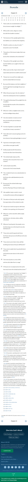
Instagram (19, 467)
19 (22, 17)
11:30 (5, 363)
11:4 (5, 289)
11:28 (5, 408)
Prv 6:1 (8, 404)
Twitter (5, 467)
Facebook (8, 467)
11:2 (5, 284)
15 (13, 17)
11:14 (5, 402)
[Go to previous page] (2, 13)
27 (15, 20)
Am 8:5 (12, 282)
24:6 (16, 402)
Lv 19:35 (16, 387)
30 (22, 20)
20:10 (12, 387)
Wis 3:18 (13, 393)
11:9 (5, 317)
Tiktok (23, 467)
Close (13, 473)
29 (19, 20)
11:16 (5, 329)
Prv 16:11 (9, 387)
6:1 (18, 326)
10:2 (13, 289)
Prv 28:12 (9, 398)
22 (4, 20)
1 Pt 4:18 (9, 410)
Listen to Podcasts (18, 434)
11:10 (5, 398)
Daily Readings (8, 434)
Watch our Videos (13, 437)
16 (15, 17)
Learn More (7, 450)
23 (6, 20)
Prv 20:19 (9, 400)
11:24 (5, 353)
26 (13, 20)
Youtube (12, 467)
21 (2, 20)
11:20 (8, 279)
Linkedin (16, 467)
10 (2, 17)
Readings (20, 1)
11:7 (5, 303)
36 (18, 387)
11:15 (5, 324)
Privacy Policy (13, 480)
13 (8, 17)
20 (24, 17)
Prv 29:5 (8, 396)
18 (19, 17)
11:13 (5, 400)
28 (17, 20)
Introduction (5, 15)
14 (10, 17)
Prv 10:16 (9, 406)
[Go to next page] (26, 13)
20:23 (4, 282)
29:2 (13, 398)
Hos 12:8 (8, 282)
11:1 (5, 273)
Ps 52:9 (9, 408)
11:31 (5, 379)
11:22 (5, 347)
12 (6, 17)
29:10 (13, 377)
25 (10, 20)
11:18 (5, 406)
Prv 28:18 (9, 391)
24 (8, 20)
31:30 (19, 335)
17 (17, 17)
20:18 (13, 402)
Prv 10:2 (8, 389)
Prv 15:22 (9, 402)
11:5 (5, 296)
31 (24, 20)
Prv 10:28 (9, 393)
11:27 (5, 355)
